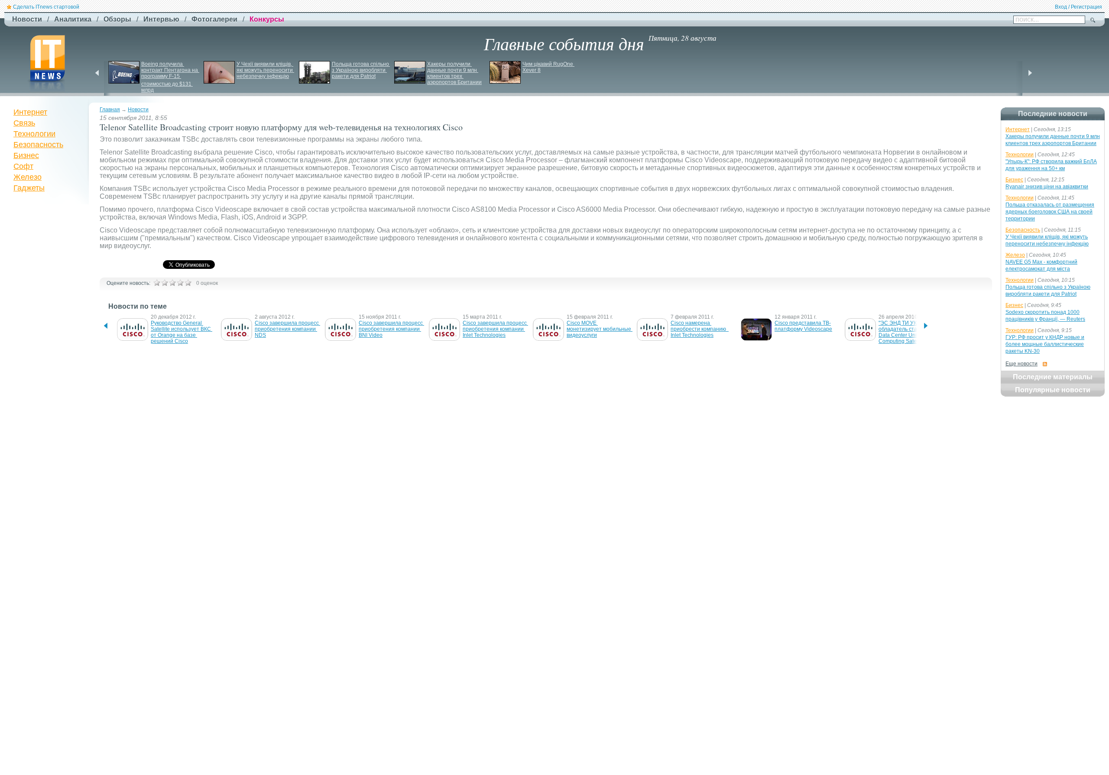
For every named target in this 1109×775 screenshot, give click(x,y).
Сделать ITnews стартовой (46, 7)
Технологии (34, 133)
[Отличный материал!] (188, 282)
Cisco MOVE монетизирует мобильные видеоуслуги (599, 329)
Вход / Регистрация (1078, 7)
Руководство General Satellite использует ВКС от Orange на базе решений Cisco (181, 332)
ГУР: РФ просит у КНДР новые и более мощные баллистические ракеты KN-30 (1044, 344)
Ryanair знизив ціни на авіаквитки (1046, 187)
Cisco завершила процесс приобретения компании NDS (287, 329)
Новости (138, 110)
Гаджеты (29, 188)
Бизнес (26, 155)
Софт (23, 166)
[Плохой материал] (165, 282)
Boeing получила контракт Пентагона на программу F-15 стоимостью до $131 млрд (170, 77)
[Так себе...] (172, 282)
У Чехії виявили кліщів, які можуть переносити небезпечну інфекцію (265, 70)
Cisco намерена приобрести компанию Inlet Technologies (700, 329)
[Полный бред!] (157, 282)
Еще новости (1021, 364)
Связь (24, 123)
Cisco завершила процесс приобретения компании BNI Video (391, 329)
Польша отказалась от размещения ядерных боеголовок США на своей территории (1049, 212)
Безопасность (38, 144)
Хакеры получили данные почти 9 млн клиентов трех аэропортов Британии (454, 73)
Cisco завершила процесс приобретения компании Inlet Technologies (495, 329)
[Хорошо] (180, 282)
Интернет (30, 112)
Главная (110, 110)
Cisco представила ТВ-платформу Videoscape (803, 326)
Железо (27, 177)
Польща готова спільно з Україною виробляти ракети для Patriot (361, 70)
